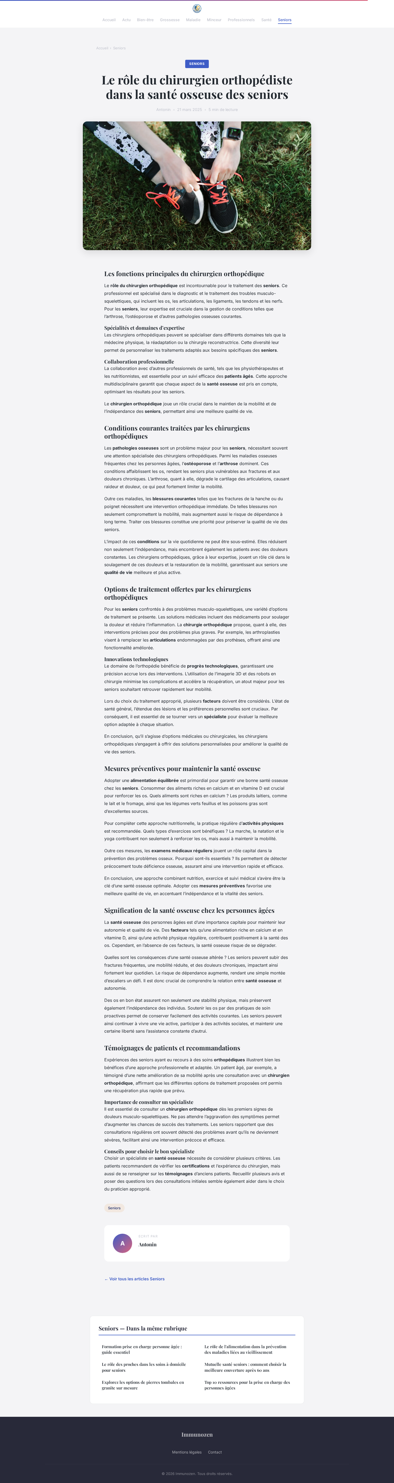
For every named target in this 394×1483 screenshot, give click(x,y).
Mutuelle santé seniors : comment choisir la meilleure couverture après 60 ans (245, 1367)
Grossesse (170, 19)
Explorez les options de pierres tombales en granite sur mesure (143, 1385)
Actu (126, 19)
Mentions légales (187, 1452)
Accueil (109, 19)
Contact (215, 1452)
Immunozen (197, 1434)
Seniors (285, 19)
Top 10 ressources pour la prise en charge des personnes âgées (247, 1385)
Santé (266, 19)
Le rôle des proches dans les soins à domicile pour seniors (144, 1367)
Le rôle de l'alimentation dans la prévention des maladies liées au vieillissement (245, 1349)
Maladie (193, 19)
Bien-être (145, 19)
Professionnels (241, 19)
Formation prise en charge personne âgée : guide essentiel (142, 1349)
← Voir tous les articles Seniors (134, 1278)
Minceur (214, 19)
